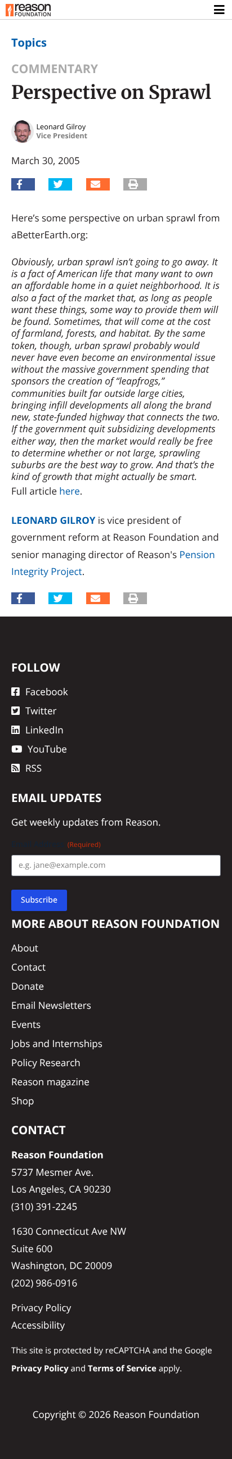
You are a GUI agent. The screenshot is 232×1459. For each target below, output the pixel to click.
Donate (27, 986)
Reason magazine (50, 1081)
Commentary (54, 69)
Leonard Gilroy (53, 520)
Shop (22, 1100)
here (69, 490)
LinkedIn (44, 729)
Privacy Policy (41, 1307)
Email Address (56, 844)
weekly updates (64, 821)
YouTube (47, 748)
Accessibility (38, 1324)
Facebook (46, 691)
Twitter (40, 710)
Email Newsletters (51, 1005)
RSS (33, 768)
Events (26, 1024)
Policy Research (46, 1062)
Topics (29, 42)
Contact (28, 966)
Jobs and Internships (56, 1043)
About (24, 947)
